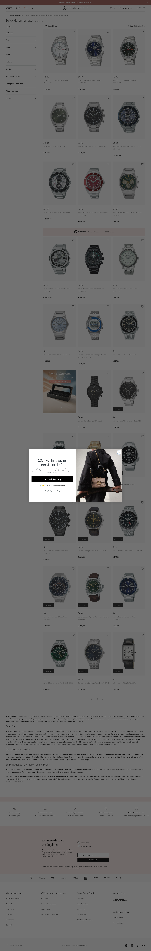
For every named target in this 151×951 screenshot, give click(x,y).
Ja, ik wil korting (52, 479)
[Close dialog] (119, 452)
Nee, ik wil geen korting (52, 491)
